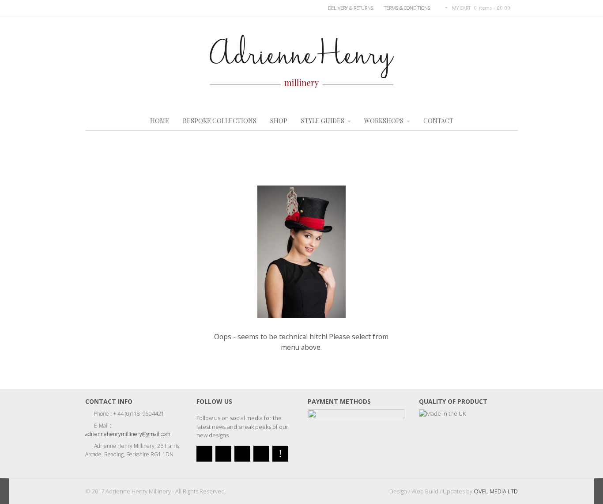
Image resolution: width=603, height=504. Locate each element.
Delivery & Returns (350, 7)
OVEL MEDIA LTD (496, 491)
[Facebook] (223, 454)
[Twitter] (204, 454)
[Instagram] (261, 454)
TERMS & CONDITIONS (407, 7)
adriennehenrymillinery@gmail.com (127, 434)
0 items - (492, 7)
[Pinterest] (280, 454)
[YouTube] (242, 454)
